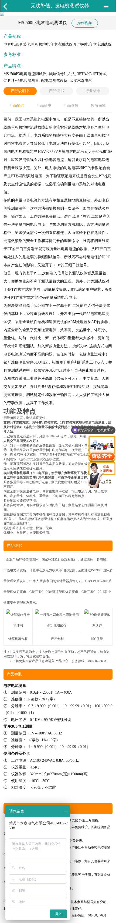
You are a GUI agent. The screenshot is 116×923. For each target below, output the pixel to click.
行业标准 (92, 91)
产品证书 (56, 91)
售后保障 (98, 105)
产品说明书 (20, 91)
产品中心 (61, 661)
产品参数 (71, 105)
